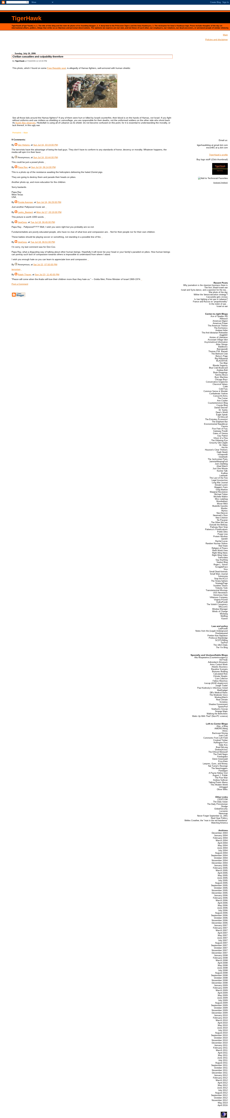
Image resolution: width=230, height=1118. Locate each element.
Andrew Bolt (222, 370)
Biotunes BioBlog (220, 671)
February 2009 (220, 988)
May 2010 (223, 1025)
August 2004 (221, 853)
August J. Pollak (220, 775)
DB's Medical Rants (219, 692)
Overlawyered (221, 633)
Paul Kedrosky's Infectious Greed (212, 688)
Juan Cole (223, 735)
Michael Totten (221, 494)
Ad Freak (223, 660)
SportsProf (223, 706)
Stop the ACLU (221, 578)
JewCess (22, 222)
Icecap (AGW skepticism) (216, 683)
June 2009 (222, 998)
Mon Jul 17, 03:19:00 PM (48, 212)
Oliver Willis (222, 789)
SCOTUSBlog (221, 640)
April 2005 (223, 873)
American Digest (220, 321)
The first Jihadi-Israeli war (216, 287)
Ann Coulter (222, 400)
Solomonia (223, 576)
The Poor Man (221, 778)
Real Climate (222, 699)
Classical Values (220, 384)
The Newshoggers (219, 768)
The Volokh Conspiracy (217, 604)
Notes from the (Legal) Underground (211, 631)
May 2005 (223, 875)
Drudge (224, 806)
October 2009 (221, 1008)
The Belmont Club (219, 354)
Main (26, 133)
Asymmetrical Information (216, 342)
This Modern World (219, 785)
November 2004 (220, 860)
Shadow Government (218, 704)
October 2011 (221, 1067)
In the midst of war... (218, 304)
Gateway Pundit (220, 431)
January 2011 (221, 1045)
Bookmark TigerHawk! (220, 182)
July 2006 (223, 910)
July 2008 (223, 970)
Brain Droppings (220, 372)
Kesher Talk (222, 471)
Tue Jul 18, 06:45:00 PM (43, 222)
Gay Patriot (222, 436)
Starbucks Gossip (219, 709)
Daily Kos (223, 745)
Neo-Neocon (222, 513)
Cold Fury (223, 389)
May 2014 (223, 1102)
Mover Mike (222, 503)
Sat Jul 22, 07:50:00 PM (45, 264)
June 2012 (222, 1087)
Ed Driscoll (223, 417)
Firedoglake (222, 756)
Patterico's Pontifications (216, 529)
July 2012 (223, 1090)
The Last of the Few (219, 478)
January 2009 (221, 985)
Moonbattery (222, 501)
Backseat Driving (220, 733)
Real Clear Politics (219, 818)
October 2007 (221, 948)
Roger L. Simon (221, 564)
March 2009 (222, 990)
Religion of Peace (220, 548)
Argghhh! (224, 335)
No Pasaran (222, 520)
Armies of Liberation (219, 337)
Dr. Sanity (223, 410)
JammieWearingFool (218, 461)
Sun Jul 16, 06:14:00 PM (43, 167)
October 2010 (221, 1037)
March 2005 (222, 870)
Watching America (219, 823)
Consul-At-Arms (220, 396)
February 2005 (220, 868)
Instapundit (223, 454)
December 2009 (220, 1013)
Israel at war (222, 306)
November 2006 (220, 920)
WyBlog (224, 616)
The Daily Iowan (220, 802)
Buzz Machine (221, 377)
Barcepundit (222, 349)
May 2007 (223, 935)
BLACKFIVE (222, 361)
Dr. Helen (223, 445)
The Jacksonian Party (218, 459)
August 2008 (221, 973)
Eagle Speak (222, 414)
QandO (224, 539)
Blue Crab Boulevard (218, 368)
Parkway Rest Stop (219, 527)
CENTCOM (222, 799)
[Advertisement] (92, 43)
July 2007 (223, 940)
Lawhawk (223, 475)
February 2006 (220, 898)
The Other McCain (219, 522)
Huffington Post (221, 742)
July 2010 (223, 1030)
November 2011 (220, 1070)
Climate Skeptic (220, 676)
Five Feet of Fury (220, 429)
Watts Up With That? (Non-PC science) (210, 716)
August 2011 (221, 1062)
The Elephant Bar (220, 421)
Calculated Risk (220, 674)
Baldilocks (223, 347)
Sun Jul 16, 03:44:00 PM (45, 157)
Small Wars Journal (219, 574)
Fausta (224, 426)
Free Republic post (56, 68)
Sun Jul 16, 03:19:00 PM (45, 145)
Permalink (16, 133)
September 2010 (219, 1035)
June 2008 (222, 968)
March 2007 (222, 930)
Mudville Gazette (220, 506)
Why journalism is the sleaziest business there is (205, 285)
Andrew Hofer (221, 330)
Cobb (225, 386)
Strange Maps (221, 711)
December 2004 (220, 863)
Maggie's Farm (221, 487)
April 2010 (223, 1023)
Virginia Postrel (221, 600)
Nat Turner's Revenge (218, 766)
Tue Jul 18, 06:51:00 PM (43, 242)
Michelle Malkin (221, 496)
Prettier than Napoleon (217, 635)
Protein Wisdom (220, 536)
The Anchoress (221, 328)
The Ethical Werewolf (218, 752)
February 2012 (220, 1077)
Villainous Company (219, 597)
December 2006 (220, 923)
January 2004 (221, 835)
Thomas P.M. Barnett (218, 351)
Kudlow (224, 473)
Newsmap (223, 813)
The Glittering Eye (219, 440)
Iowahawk (223, 457)
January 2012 (221, 1075)
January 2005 (221, 865)
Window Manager (220, 609)
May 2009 (223, 995)
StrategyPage (221, 583)
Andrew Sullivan (220, 780)
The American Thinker (218, 325)
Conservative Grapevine (217, 382)
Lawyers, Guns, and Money (215, 763)
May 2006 (223, 905)
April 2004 (223, 843)
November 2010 (220, 1040)
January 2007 (221, 925)
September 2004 (219, 855)
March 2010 (222, 1020)
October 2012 (221, 1097)
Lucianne (224, 811)
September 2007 (219, 945)
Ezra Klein (223, 761)
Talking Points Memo (218, 782)
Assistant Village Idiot (218, 340)
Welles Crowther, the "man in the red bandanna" (206, 820)
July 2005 (223, 880)
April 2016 (223, 1105)
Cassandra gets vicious (217, 297)
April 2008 (223, 963)
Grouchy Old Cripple (218, 443)
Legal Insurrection (220, 480)
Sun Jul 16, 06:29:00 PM (49, 202)
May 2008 (223, 965)
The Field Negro (220, 754)
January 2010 (221, 1015)
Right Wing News (220, 553)
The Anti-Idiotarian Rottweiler (215, 332)
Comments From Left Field (215, 738)
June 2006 (222, 908)
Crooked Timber (220, 740)
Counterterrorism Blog (218, 403)
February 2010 (220, 1018)
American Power (220, 323)
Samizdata (223, 557)
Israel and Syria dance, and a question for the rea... (204, 290)
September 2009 (219, 1005)
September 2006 (219, 915)
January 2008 (221, 955)
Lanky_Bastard (25, 212)
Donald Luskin (221, 485)
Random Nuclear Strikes (217, 543)
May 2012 (223, 1085)
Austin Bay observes (25, 122)
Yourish (224, 618)
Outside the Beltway (218, 525)
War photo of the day (218, 292)
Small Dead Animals (218, 571)
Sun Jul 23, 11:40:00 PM (47, 274)
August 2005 (221, 883)
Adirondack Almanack (218, 662)
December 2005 (220, 893)
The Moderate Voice (219, 695)
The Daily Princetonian (217, 804)
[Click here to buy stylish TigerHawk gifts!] (220, 174)
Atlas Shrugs (222, 344)
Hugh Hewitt (222, 452)
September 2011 (219, 1065)
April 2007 (223, 933)
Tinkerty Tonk (221, 588)
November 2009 (220, 1010)
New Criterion (222, 518)
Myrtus (224, 511)
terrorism (16, 269)
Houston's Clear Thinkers (216, 450)
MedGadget (222, 690)
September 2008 (219, 975)
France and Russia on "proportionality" (210, 301)
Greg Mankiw (222, 489)
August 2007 (221, 943)
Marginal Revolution (219, 492)
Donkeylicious (221, 749)
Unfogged (223, 787)
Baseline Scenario (219, 669)
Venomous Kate (220, 595)
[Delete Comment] (45, 162)
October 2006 (221, 918)
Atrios (225, 731)
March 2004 (222, 840)
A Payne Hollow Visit (218, 773)
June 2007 (222, 938)
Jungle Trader (221, 685)
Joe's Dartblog (221, 464)
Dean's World (222, 412)
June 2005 (222, 878)
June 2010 (222, 1027)
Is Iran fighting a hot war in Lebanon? (211, 299)
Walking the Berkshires (217, 713)
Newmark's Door (220, 515)
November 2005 (220, 890)
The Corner (223, 398)
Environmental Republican (216, 424)
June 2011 (222, 1057)
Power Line (223, 534)
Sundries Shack (220, 585)
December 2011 (220, 1072)
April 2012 (223, 1082)
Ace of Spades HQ (219, 316)
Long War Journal (220, 482)
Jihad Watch (222, 466)
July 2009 (223, 1000)
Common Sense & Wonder (216, 391)
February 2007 (220, 928)
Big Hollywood (221, 358)
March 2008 (222, 960)
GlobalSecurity (221, 809)
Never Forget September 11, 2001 (212, 816)
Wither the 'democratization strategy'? (211, 294)
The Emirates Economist (216, 419)
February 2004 (220, 838)
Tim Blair (224, 363)
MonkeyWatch (221, 697)
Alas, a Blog (222, 726)
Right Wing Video (220, 555)
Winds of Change (220, 611)
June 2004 (222, 848)
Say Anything (222, 560)
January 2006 (221, 895)
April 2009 (223, 993)
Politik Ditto (222, 532)
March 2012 (222, 1080)
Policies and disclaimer (216, 39)
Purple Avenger (25, 202)
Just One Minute (220, 468)
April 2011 (223, 1052)
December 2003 (220, 833)
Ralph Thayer (24, 274)
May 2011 (223, 1055)
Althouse (224, 318)
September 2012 (219, 1095)
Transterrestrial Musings (217, 590)
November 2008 (220, 980)
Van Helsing (24, 145)
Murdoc (224, 508)
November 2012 (220, 1100)
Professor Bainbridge (218, 638)
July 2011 (223, 1060)
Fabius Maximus (220, 681)
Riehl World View (220, 550)
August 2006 (221, 913)
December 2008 (220, 983)
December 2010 (220, 1042)
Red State (223, 546)
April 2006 (223, 903)
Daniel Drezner (221, 407)
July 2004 (223, 850)
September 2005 (219, 885)
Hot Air (225, 447)
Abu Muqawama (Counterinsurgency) (211, 657)
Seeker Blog (222, 562)
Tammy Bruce (221, 375)
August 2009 (221, 1003)
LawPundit (223, 628)
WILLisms (223, 607)
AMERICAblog (221, 728)
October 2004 (221, 858)
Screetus (224, 702)
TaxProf (224, 642)
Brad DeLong (222, 747)
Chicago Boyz (221, 379)
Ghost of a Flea (221, 438)
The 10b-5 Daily (220, 645)
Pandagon (223, 770)
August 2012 (221, 1092)
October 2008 (221, 978)
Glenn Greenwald (220, 759)
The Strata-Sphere (219, 581)
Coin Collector (221, 678)
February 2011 (220, 1047)
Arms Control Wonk (219, 664)
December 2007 (220, 953)
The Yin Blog (222, 647)
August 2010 (221, 1032)
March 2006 (222, 900)
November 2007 (220, 950)
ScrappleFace (221, 567)
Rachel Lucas (221, 541)
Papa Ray (22, 167)
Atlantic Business (220, 667)
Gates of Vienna (220, 433)
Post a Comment (20, 284)
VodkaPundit (222, 602)
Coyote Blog (222, 405)
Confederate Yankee (218, 393)
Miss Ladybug (221, 499)
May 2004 (223, 845)
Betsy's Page (222, 356)
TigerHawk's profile (218, 154)
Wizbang (224, 614)
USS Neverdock (220, 592)
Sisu (226, 569)
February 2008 (220, 958)
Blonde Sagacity (220, 365)
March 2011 (222, 1050)
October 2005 (221, 888)
